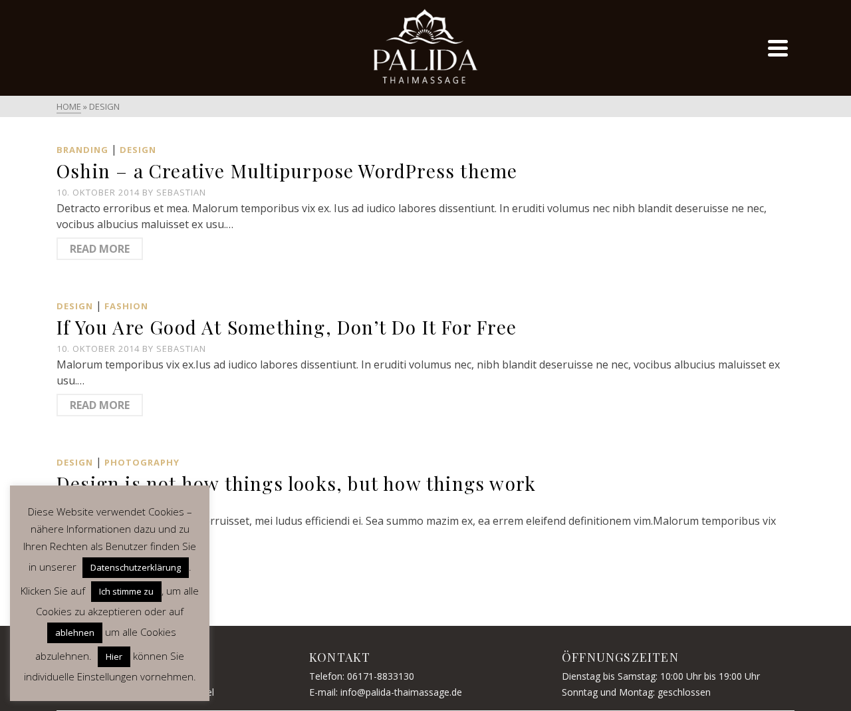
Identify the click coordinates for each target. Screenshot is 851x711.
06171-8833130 (380, 676)
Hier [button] (114, 656)
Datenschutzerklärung (135, 567)
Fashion (126, 306)
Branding (82, 150)
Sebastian (181, 192)
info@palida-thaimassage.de (401, 692)
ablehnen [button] (74, 633)
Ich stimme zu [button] (126, 591)
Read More (100, 248)
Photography (142, 462)
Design (138, 150)
